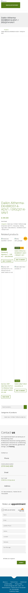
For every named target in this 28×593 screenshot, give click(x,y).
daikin (5, 227)
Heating (22, 226)
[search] (25, 407)
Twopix (17, 591)
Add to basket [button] (7, 261)
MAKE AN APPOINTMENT (12, 5)
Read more (5, 397)
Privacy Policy (18, 584)
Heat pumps (16, 226)
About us (5, 582)
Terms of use (14, 582)
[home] (1, 29)
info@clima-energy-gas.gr (8, 480)
